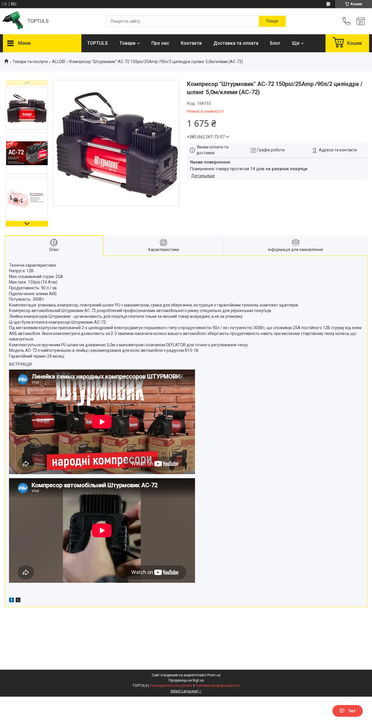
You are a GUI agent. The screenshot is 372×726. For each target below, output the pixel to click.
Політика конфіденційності (217, 686)
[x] (18, 600)
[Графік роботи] (361, 21)
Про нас (160, 43)
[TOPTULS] (12, 21)
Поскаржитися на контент (171, 686)
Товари (127, 43)
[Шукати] (272, 21)
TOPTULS (97, 43)
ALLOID (58, 61)
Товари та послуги (30, 61)
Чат (352, 711)
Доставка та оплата (235, 43)
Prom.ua (214, 675)
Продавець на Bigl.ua (186, 680)
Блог (275, 43)
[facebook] (11, 600)
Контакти (191, 43)
